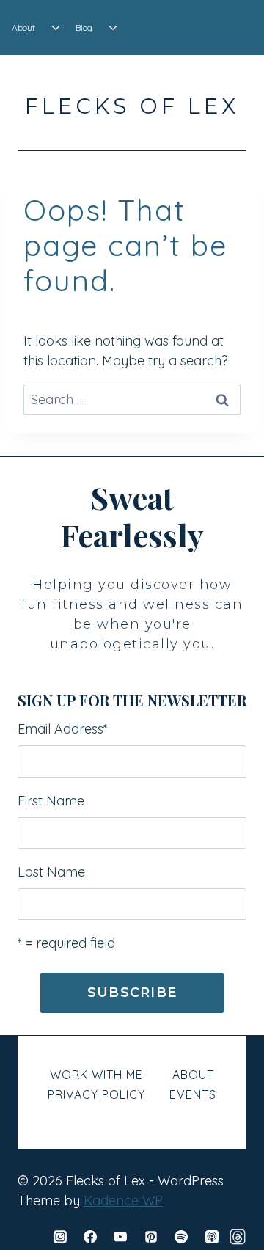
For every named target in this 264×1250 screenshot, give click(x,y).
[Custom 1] (237, 1237)
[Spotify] (181, 1237)
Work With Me (96, 1074)
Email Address (63, 728)
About (23, 27)
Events (192, 1094)
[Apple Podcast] (212, 1237)
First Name (51, 800)
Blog (84, 27)
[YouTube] (120, 1237)
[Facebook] (90, 1237)
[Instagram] (60, 1237)
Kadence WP (123, 1200)
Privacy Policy (96, 1094)
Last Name (51, 871)
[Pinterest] (151, 1237)
